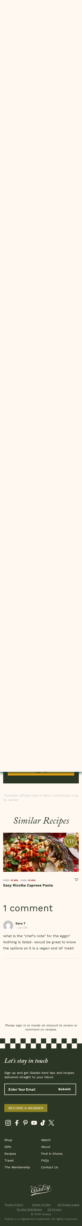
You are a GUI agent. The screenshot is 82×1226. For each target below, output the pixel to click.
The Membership (17, 1167)
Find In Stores (52, 1153)
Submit (64, 1089)
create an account (44, 1025)
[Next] (77, 863)
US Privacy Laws (68, 1204)
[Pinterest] (25, 1123)
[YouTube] (34, 1123)
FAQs (45, 1160)
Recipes (10, 1153)
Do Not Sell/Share (27, 1209)
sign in (21, 1025)
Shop (8, 1140)
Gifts (7, 1147)
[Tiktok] (42, 1123)
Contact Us (49, 1167)
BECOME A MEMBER (25, 1108)
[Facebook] (16, 1123)
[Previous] (5, 863)
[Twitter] (51, 1123)
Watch (46, 1140)
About (45, 1147)
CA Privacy (55, 1209)
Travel (9, 1160)
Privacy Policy (14, 1204)
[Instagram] (8, 1123)
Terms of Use (41, 1204)
